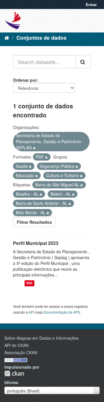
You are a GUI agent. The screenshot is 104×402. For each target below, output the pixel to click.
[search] (83, 61)
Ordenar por (25, 80)
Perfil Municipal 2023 (35, 243)
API (31, 312)
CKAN (14, 373)
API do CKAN (16, 345)
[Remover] (34, 147)
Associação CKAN (20, 352)
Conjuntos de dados (41, 37)
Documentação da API (61, 312)
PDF (29, 283)
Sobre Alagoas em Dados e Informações (41, 338)
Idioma (11, 382)
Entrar (91, 4)
